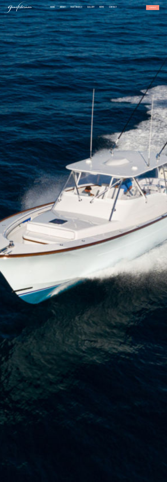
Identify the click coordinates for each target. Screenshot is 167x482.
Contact (152, 7)
